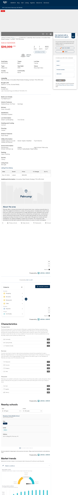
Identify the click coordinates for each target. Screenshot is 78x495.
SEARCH (13, 3)
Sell (22, 3)
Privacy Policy (62, 85)
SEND (60, 80)
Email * (58, 65)
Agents (32, 3)
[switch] (43, 34)
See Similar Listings (40, 52)
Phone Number (61, 69)
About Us (39, 3)
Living (27, 3)
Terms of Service (70, 85)
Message (59, 73)
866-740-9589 (66, 47)
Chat (66, 51)
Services (46, 3)
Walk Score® (29, 280)
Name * (58, 61)
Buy (18, 3)
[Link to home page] (5, 3)
